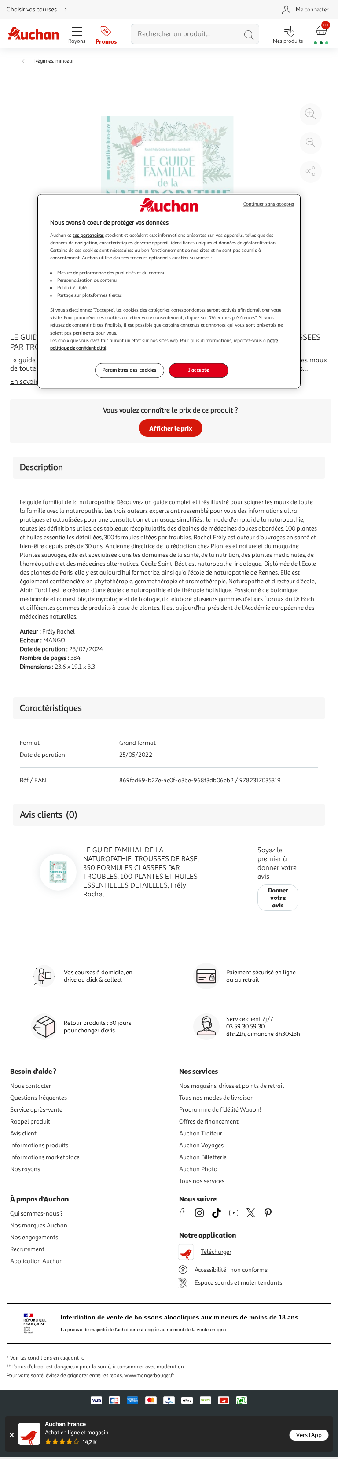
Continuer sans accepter (268, 204)
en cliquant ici (69, 1358)
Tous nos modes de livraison (216, 1098)
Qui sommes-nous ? (36, 1213)
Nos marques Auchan (38, 1225)
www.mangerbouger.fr (149, 1375)
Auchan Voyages (201, 1145)
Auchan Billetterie (203, 1157)
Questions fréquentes (38, 1098)
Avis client (23, 1133)
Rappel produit (30, 1121)
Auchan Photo (198, 1169)
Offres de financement (209, 1121)
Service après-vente (36, 1109)
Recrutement (27, 1249)
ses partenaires (88, 235)
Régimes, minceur (54, 61)
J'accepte (198, 370)
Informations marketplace (45, 1157)
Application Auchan (36, 1261)
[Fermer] (11, 1435)
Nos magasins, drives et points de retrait (231, 1086)
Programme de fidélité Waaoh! (220, 1109)
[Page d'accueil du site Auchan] (33, 34)
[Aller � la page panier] (321, 34)
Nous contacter (30, 1086)
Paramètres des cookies (130, 370)
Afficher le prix (170, 428)
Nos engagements (34, 1237)
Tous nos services (201, 1181)
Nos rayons (25, 1169)
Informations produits (39, 1145)
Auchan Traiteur (200, 1133)
